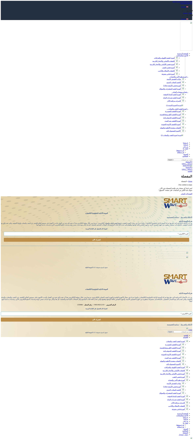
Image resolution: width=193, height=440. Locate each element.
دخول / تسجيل (183, 434)
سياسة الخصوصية (173, 217)
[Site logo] (186, 50)
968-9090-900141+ (186, 3)
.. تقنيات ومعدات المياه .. (180, 92)
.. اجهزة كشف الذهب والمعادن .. (177, 109)
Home (190, 181)
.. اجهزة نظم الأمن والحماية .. (178, 77)
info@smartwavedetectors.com (182, 2)
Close (190, 330)
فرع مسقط (180, 150)
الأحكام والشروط (186, 217)
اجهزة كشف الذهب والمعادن (113, 223)
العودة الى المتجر (186, 194)
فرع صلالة (180, 152)
